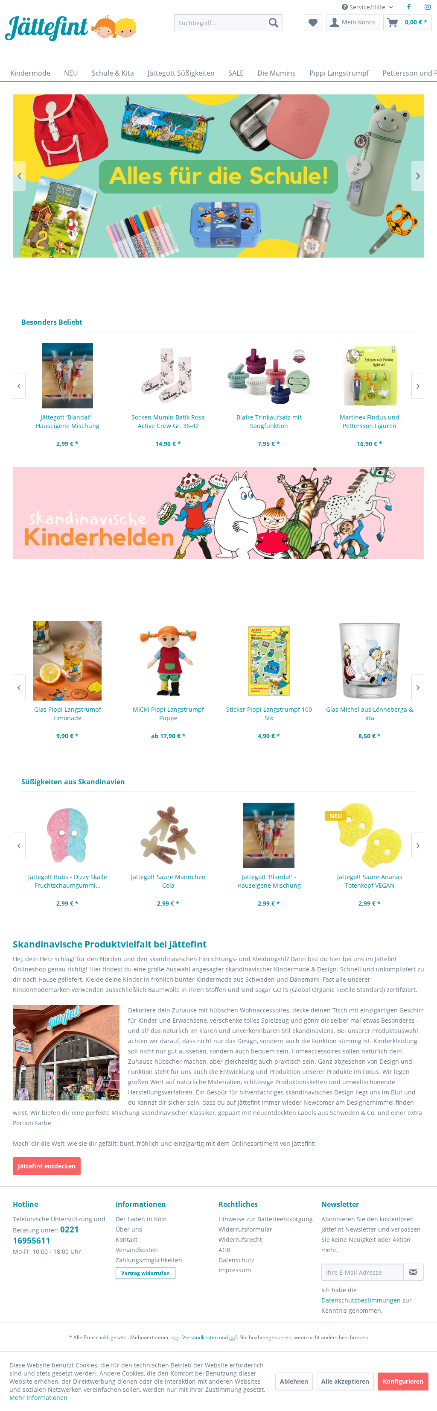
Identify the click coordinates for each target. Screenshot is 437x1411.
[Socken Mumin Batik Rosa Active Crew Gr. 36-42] (168, 375)
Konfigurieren (403, 1381)
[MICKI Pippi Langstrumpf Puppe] (168, 661)
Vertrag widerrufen (145, 1272)
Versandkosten (137, 1250)
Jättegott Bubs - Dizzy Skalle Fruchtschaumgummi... (67, 881)
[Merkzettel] (313, 22)
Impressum (234, 1270)
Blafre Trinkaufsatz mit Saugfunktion (269, 421)
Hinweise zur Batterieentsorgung (265, 1219)
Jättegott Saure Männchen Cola (168, 881)
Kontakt (126, 1239)
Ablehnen (294, 1381)
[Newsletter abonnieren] (413, 1272)
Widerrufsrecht (240, 1239)
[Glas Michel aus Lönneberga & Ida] (370, 661)
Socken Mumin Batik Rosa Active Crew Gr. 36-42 (168, 421)
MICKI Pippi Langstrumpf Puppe (168, 713)
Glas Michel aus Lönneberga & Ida (369, 713)
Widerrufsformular (245, 1229)
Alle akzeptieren (345, 1381)
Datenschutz (236, 1260)
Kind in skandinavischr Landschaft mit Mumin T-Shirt (218, 176)
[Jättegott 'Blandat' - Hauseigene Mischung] (67, 375)
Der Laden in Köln (141, 1219)
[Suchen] (274, 22)
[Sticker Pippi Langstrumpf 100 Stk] (269, 661)
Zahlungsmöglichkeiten (149, 1260)
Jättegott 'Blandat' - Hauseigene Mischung (67, 421)
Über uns (129, 1229)
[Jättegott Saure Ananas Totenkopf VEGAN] (370, 835)
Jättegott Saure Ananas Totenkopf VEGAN (369, 881)
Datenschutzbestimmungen (361, 1300)
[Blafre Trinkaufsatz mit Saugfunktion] (269, 375)
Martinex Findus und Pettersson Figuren (369, 421)
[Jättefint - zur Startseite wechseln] (70, 37)
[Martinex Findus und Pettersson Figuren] (370, 375)
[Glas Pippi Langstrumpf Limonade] (67, 661)
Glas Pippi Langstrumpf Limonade (67, 713)
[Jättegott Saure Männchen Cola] (168, 835)
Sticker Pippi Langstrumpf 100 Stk (269, 713)
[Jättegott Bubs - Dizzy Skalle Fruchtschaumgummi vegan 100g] (67, 835)
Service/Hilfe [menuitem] (367, 7)
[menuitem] (228, 26)
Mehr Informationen (38, 1397)
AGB (224, 1250)
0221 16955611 (46, 1235)
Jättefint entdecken (47, 1166)
